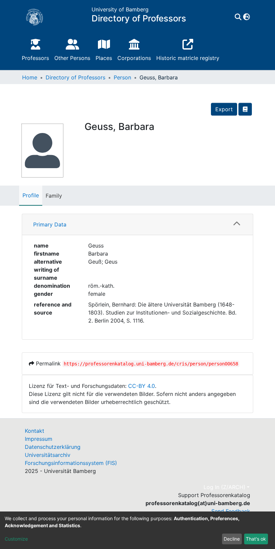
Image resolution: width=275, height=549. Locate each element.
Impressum (38, 438)
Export (224, 109)
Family (54, 195)
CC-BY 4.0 (141, 386)
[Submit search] (238, 17)
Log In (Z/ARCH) (224, 487)
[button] (246, 17)
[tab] (137, 224)
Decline (232, 539)
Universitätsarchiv (47, 455)
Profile (30, 195)
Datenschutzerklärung (52, 446)
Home (29, 77)
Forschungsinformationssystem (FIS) (71, 463)
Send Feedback (230, 511)
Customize (16, 539)
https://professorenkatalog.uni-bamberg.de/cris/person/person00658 (151, 363)
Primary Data (49, 224)
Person (122, 77)
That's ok (256, 539)
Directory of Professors (75, 77)
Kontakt (34, 430)
